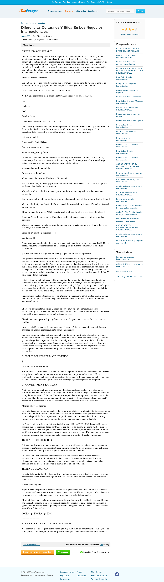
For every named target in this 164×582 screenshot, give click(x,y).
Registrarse (69, 11)
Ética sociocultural (124, 271)
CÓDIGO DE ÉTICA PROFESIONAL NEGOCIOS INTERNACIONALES (127, 227)
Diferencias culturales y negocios (128, 97)
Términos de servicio (99, 579)
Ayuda (79, 572)
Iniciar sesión (80, 11)
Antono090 (25, 36)
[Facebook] (117, 576)
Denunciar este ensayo (129, 34)
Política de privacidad (99, 575)
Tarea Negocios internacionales (129, 276)
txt (101, 544)
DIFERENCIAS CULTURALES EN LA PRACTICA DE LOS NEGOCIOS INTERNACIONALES (129, 70)
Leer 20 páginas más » (31, 545)
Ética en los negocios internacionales (125, 258)
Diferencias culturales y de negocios (129, 121)
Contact (109, 2)
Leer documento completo (37, 552)
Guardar (64, 552)
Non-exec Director (78, 2)
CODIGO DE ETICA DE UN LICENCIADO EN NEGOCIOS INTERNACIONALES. (127, 166)
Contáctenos (93, 11)
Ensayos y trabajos (55, 11)
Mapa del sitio (96, 572)
